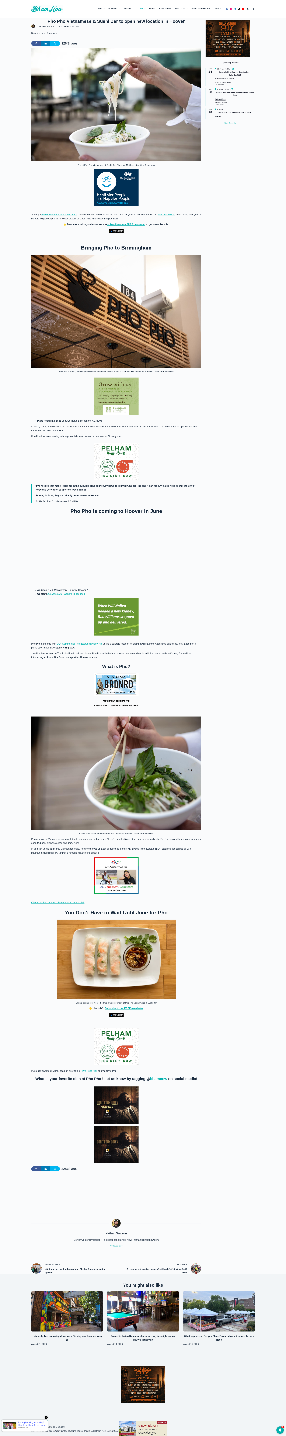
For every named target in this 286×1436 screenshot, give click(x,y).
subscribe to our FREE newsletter (126, 224)
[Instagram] (231, 9)
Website (68, 594)
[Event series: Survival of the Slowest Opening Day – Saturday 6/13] (233, 69)
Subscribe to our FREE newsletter (124, 1008)
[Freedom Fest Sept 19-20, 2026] (143, 1428)
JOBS (99, 9)
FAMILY (152, 9)
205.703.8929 (54, 594)
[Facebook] (227, 9)
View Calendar (230, 123)
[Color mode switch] (253, 9)
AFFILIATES (180, 9)
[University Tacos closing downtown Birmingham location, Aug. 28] (67, 1311)
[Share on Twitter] (55, 43)
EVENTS (127, 9)
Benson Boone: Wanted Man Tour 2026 (235, 113)
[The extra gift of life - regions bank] (116, 617)
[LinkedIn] (235, 9)
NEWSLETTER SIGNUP (201, 9)
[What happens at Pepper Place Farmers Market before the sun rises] (219, 1311)
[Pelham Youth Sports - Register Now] (116, 461)
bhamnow (158, 1079)
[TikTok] (239, 9)
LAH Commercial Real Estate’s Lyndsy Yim (79, 644)
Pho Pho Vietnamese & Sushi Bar (59, 214)
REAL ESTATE (165, 9)
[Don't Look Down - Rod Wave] (116, 1105)
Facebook (79, 594)
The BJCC (219, 116)
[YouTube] (243, 9)
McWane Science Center (224, 79)
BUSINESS (113, 9)
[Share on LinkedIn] (45, 43)
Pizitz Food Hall (166, 214)
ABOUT (218, 9)
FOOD (140, 9)
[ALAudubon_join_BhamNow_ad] (116, 691)
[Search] (248, 9)
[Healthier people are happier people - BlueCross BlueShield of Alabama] (116, 187)
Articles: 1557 (116, 1246)
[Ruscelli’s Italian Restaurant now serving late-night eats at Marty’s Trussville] (143, 1311)
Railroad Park (220, 99)
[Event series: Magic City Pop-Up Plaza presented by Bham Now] (232, 89)
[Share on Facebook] (36, 43)
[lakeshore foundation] (116, 875)
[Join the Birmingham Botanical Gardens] (116, 396)
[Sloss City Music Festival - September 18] (228, 38)
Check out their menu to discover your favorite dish (57, 902)
